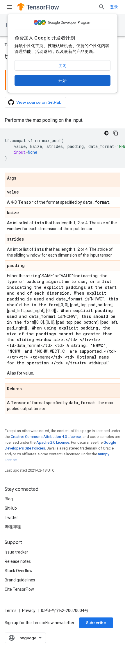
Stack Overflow (19, 570)
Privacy (28, 610)
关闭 (62, 65)
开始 (62, 80)
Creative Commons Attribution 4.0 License (46, 436)
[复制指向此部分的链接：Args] (22, 178)
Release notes (18, 561)
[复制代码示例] (115, 133)
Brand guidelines (20, 580)
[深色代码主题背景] (106, 133)
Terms (11, 610)
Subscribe (96, 622)
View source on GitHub (39, 102)
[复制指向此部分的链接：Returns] (27, 389)
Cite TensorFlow (19, 589)
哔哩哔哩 (13, 526)
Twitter (11, 517)
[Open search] (101, 6)
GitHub (11, 508)
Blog (9, 499)
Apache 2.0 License (52, 442)
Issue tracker (16, 552)
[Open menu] (9, 7)
